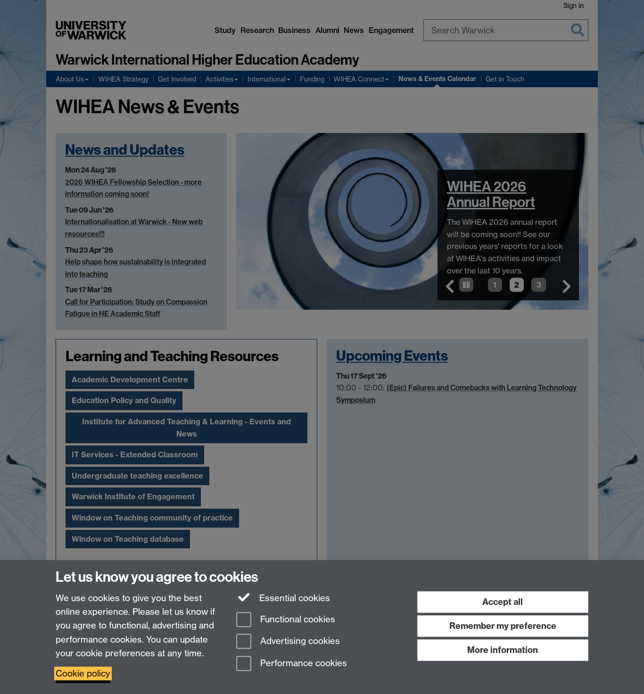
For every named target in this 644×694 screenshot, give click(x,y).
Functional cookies (296, 619)
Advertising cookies (299, 641)
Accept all (502, 601)
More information (502, 649)
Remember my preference (502, 625)
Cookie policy (83, 673)
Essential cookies (293, 598)
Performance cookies (302, 663)
